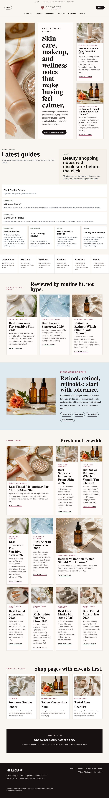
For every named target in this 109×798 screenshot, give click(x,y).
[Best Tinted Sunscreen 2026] (17, 595)
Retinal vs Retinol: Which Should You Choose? (85, 328)
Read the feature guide (54, 132)
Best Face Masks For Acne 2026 (65, 614)
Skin (8, 7)
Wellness (50, 14)
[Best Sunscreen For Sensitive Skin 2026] (22, 306)
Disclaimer (98, 772)
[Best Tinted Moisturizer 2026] (91, 595)
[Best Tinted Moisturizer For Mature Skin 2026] (30, 463)
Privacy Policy (90, 769)
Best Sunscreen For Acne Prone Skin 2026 (89, 51)
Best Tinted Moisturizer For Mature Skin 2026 (29, 488)
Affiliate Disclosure (85, 772)
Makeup (39, 14)
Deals (100, 7)
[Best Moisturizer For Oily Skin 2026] (42, 595)
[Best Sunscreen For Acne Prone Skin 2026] (90, 33)
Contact (70, 1)
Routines (72, 14)
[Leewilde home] (54, 7)
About (37, 1)
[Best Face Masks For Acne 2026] (67, 595)
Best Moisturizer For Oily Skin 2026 (41, 615)
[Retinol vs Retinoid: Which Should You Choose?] (90, 93)
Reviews (61, 14)
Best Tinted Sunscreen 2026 (17, 614)
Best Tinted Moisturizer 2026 (91, 614)
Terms (100, 769)
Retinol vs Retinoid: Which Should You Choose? (89, 111)
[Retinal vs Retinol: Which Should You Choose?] (87, 306)
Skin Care (28, 14)
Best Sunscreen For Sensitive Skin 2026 (21, 326)
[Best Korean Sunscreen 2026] (54, 306)
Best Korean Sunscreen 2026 (53, 325)
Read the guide (85, 76)
